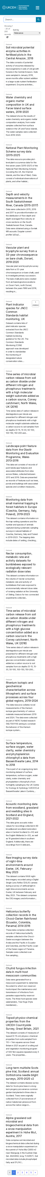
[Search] (38, 19)
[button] (7, 37)
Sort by (16, 30)
